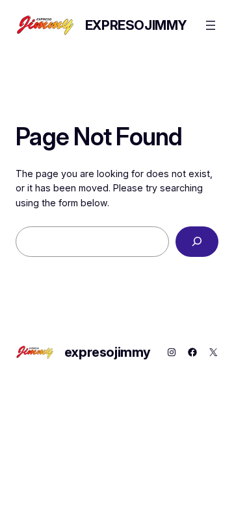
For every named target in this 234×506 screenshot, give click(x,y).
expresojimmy (136, 25)
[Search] (197, 241)
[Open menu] (210, 25)
